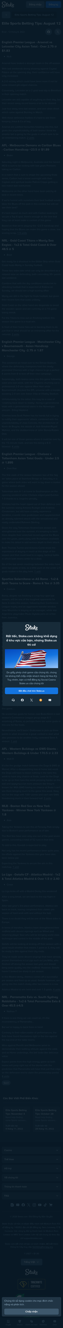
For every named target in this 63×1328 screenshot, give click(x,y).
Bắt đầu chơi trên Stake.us (31, 690)
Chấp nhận (31, 1311)
